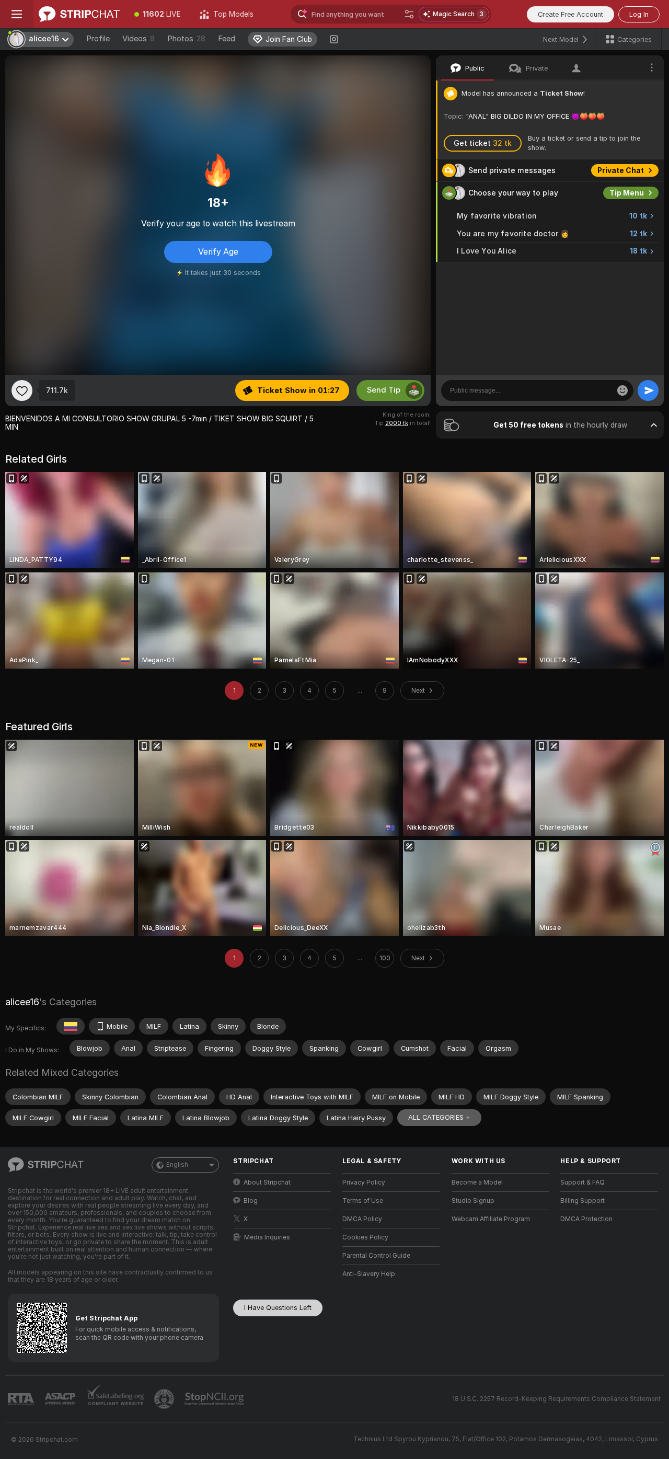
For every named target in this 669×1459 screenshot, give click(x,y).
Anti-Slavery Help (368, 1274)
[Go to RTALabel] (22, 1399)
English (177, 1164)
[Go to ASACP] (61, 1399)
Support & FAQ (582, 1182)
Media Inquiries (267, 1237)
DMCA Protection (586, 1219)
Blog (251, 1200)
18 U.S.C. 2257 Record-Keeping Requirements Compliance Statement (556, 1399)
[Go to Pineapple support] (165, 1399)
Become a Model (477, 1182)
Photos (186, 38)
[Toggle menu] (16, 14)
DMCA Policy (362, 1219)
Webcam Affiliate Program (491, 1219)
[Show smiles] (622, 390)
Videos (138, 38)
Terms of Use (362, 1200)
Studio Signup (473, 1200)
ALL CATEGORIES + (439, 1117)
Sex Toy (629, 273)
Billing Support (582, 1200)
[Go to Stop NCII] (215, 1399)
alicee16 (22, 1001)
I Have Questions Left (278, 1308)
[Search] (409, 14)
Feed (226, 38)
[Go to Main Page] (79, 14)
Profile (98, 38)
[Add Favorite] (21, 390)
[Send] (648, 390)
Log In (639, 14)
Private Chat (620, 170)
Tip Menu (626, 193)
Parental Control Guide (376, 1255)
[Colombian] (70, 1026)
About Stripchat (267, 1182)
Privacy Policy (363, 1182)
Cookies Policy (365, 1237)
